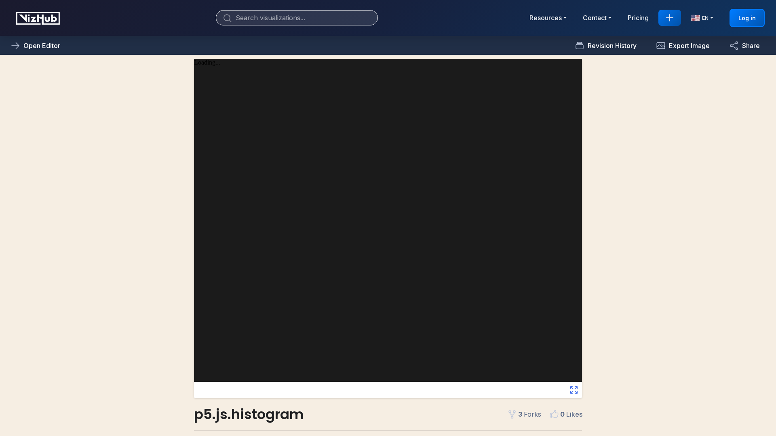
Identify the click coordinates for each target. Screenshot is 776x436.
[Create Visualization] (669, 18)
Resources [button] (545, 18)
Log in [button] (747, 18)
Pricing (638, 18)
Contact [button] (595, 18)
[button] (682, 45)
